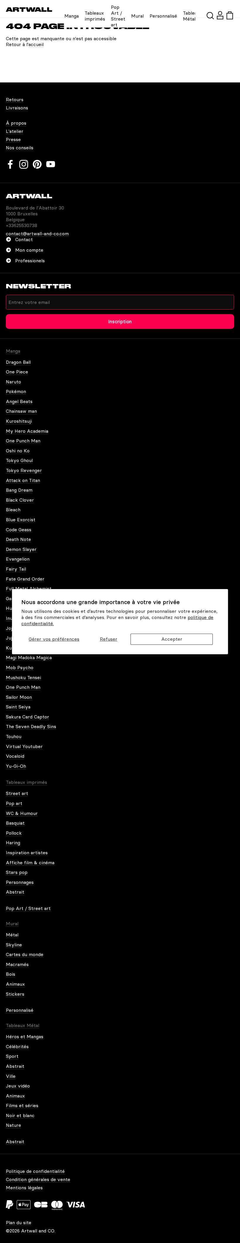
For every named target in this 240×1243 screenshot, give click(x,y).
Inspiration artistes (27, 852)
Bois (10, 974)
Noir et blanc (20, 1115)
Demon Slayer (21, 549)
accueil (36, 44)
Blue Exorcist (20, 519)
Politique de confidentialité (35, 1171)
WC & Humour (22, 813)
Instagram (23, 164)
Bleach (13, 510)
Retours (14, 99)
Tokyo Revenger (24, 470)
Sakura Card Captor (27, 717)
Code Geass (18, 529)
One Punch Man (23, 441)
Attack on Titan (23, 480)
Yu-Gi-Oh (16, 766)
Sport (12, 1056)
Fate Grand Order (25, 579)
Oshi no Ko (18, 451)
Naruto (13, 382)
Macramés (17, 964)
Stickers (15, 994)
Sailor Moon (19, 697)
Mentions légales (24, 1187)
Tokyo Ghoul (19, 460)
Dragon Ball (18, 362)
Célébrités (17, 1046)
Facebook (10, 164)
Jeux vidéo (18, 1086)
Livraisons (17, 108)
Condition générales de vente (38, 1179)
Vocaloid (15, 756)
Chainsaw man (21, 411)
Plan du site (18, 1222)
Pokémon (16, 391)
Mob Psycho (19, 667)
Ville (11, 1076)
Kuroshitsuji (19, 421)
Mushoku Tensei (23, 677)
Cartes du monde (24, 954)
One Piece (17, 372)
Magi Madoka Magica (29, 657)
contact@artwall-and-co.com (37, 233)
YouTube (50, 164)
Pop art (14, 803)
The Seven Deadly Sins (31, 726)
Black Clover (20, 500)
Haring (13, 842)
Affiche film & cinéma (30, 862)
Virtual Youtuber (24, 746)
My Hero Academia (27, 431)
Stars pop (17, 872)
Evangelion (18, 559)
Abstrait (15, 892)
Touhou (13, 736)
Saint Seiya (18, 707)
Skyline (14, 945)
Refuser (108, 639)
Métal (12, 935)
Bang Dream (19, 490)
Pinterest (37, 164)
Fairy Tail (16, 569)
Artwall (29, 9)
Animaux (15, 984)
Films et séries (22, 1105)
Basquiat (15, 823)
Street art (17, 793)
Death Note (18, 539)
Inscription (120, 321)
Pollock (14, 833)
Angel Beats (19, 401)
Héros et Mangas (24, 1036)
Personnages (20, 882)
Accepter (171, 639)
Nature (13, 1125)
